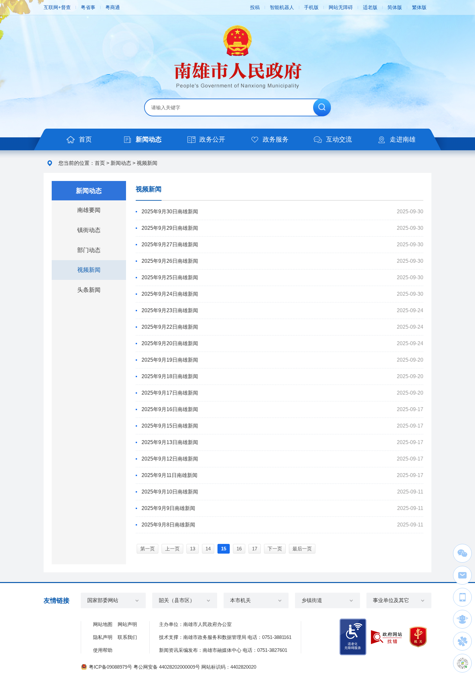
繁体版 (419, 7)
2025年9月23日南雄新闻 (170, 310)
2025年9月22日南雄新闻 (170, 327)
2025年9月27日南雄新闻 (170, 244)
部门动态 (88, 250)
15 (223, 548)
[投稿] (462, 575)
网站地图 (102, 624)
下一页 (275, 548)
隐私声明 (102, 637)
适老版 (370, 7)
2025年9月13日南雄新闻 (170, 442)
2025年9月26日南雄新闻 (170, 261)
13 (192, 548)
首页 (100, 163)
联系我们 (127, 637)
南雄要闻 (88, 210)
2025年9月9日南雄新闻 (168, 508)
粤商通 (112, 7)
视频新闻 (147, 163)
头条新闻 (88, 290)
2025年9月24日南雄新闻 (170, 294)
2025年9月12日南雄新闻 (170, 459)
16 (239, 548)
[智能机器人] (462, 619)
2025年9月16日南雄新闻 (170, 409)
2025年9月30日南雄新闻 (170, 211)
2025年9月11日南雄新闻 (169, 475)
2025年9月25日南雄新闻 (170, 277)
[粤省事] (462, 663)
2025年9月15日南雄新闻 (170, 426)
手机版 (311, 7)
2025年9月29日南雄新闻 (170, 228)
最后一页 (302, 548)
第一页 (147, 548)
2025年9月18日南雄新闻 (170, 376)
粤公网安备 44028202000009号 (166, 667)
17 (254, 548)
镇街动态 (88, 230)
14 (208, 548)
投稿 (255, 7)
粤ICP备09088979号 (110, 667)
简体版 (394, 7)
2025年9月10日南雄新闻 (170, 491)
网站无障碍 (341, 7)
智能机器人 (282, 7)
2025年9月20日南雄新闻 (170, 343)
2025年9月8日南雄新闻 (168, 524)
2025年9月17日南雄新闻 (170, 393)
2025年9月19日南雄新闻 (170, 360)
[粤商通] (462, 641)
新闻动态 (121, 163)
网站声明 (127, 624)
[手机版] (462, 597)
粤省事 (88, 7)
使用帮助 (102, 650)
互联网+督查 (57, 7)
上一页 (172, 548)
